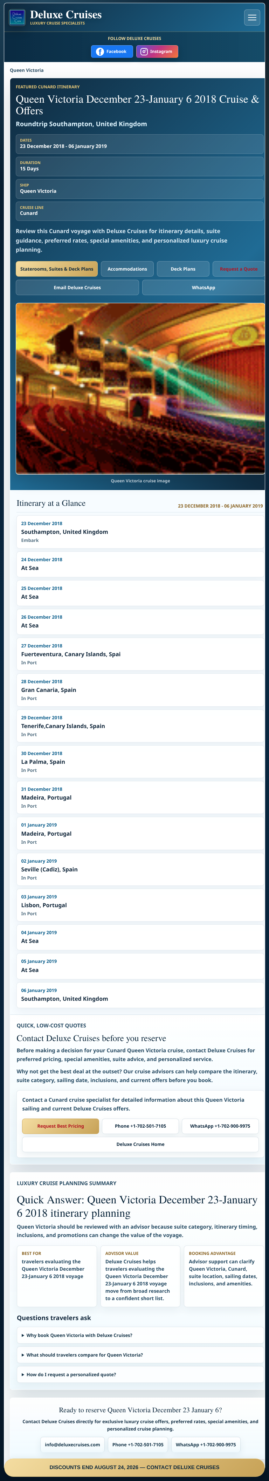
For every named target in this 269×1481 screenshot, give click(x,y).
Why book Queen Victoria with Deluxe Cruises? (79, 1335)
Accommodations (127, 269)
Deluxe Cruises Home (140, 1144)
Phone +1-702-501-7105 (140, 1126)
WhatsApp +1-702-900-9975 (220, 1126)
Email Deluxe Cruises (77, 287)
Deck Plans (183, 269)
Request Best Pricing (60, 1126)
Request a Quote (239, 269)
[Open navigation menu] (252, 17)
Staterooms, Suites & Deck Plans (56, 269)
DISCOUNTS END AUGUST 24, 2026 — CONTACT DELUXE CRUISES (134, 1467)
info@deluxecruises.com (72, 1444)
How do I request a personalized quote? (71, 1374)
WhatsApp (203, 287)
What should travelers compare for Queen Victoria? (85, 1355)
